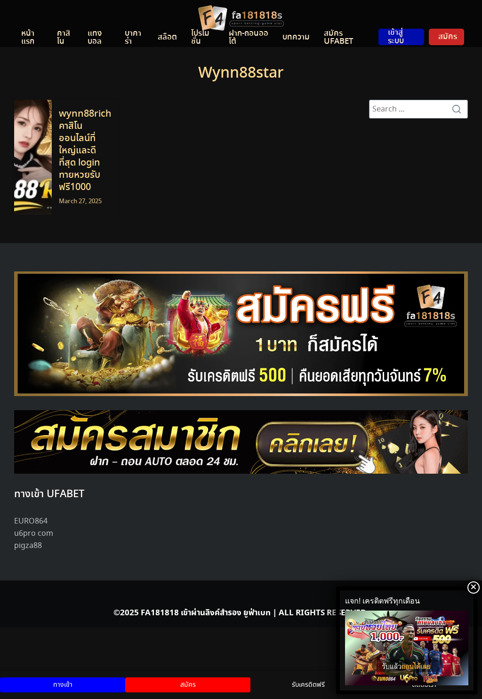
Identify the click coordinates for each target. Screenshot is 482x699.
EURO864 (31, 521)
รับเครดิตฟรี (308, 685)
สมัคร (447, 37)
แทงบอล (95, 37)
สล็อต (167, 37)
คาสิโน (63, 37)
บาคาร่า (133, 37)
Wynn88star (241, 73)
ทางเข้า (62, 685)
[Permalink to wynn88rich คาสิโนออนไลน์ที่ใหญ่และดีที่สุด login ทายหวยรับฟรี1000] (33, 157)
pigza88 (28, 545)
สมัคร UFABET (338, 37)
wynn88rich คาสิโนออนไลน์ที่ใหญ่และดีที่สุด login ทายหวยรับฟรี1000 (85, 150)
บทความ (296, 37)
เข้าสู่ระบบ (396, 36)
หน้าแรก (27, 37)
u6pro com (33, 533)
